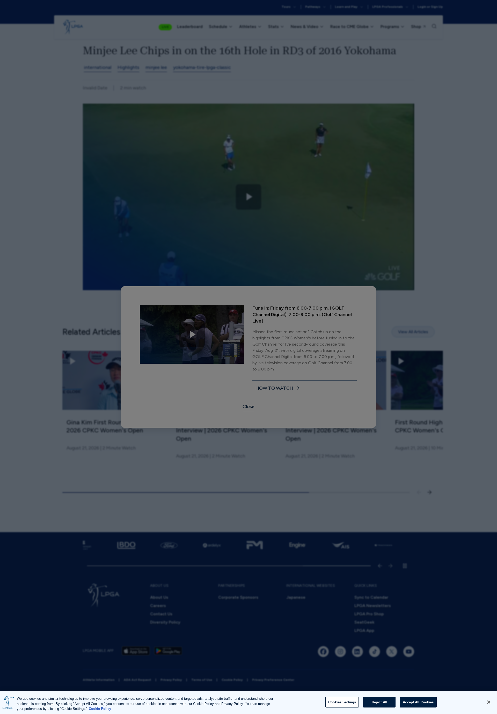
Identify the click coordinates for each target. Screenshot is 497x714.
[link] (278, 388)
